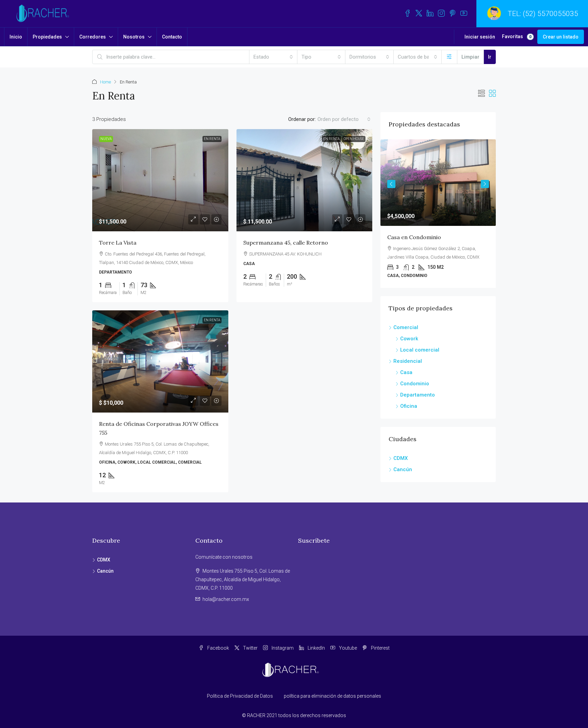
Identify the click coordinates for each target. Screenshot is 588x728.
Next (485, 184)
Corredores (92, 37)
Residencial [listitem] (407, 361)
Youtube (347, 648)
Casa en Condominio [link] (414, 237)
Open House (354, 139)
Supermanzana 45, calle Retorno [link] (285, 242)
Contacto (172, 37)
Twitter (250, 648)
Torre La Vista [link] (117, 242)
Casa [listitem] (406, 372)
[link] (160, 180)
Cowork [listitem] (409, 339)
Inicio (16, 37)
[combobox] (273, 57)
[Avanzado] (449, 57)
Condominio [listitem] (414, 384)
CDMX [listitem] (400, 458)
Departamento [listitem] (417, 395)
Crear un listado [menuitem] (560, 37)
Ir (489, 57)
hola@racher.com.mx (225, 599)
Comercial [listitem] (405, 327)
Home (105, 81)
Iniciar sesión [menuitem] (479, 37)
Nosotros (134, 37)
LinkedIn (316, 648)
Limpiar (470, 57)
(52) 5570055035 (550, 14)
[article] (438, 213)
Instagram (282, 648)
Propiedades (47, 37)
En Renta (212, 139)
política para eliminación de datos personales (332, 696)
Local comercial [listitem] (419, 350)
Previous (391, 184)
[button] (481, 94)
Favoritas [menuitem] (517, 36)
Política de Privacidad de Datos (240, 696)
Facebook (217, 648)
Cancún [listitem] (402, 469)
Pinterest (380, 648)
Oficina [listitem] (408, 406)
